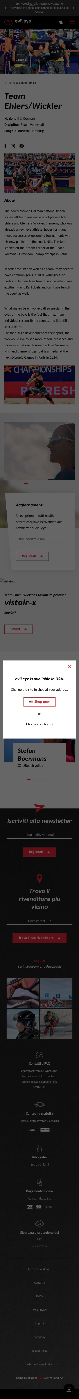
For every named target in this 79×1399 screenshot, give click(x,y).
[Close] (69, 667)
